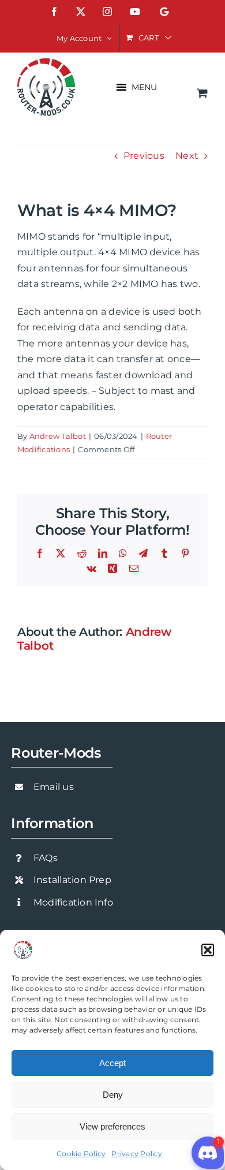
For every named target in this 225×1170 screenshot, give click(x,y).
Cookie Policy (81, 1153)
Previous (143, 155)
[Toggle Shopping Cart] (202, 93)
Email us (53, 786)
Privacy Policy (136, 1153)
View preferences (112, 1126)
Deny (113, 1095)
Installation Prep (72, 879)
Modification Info (73, 902)
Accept (112, 1063)
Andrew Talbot (57, 436)
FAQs (45, 857)
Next (186, 155)
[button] (207, 950)
